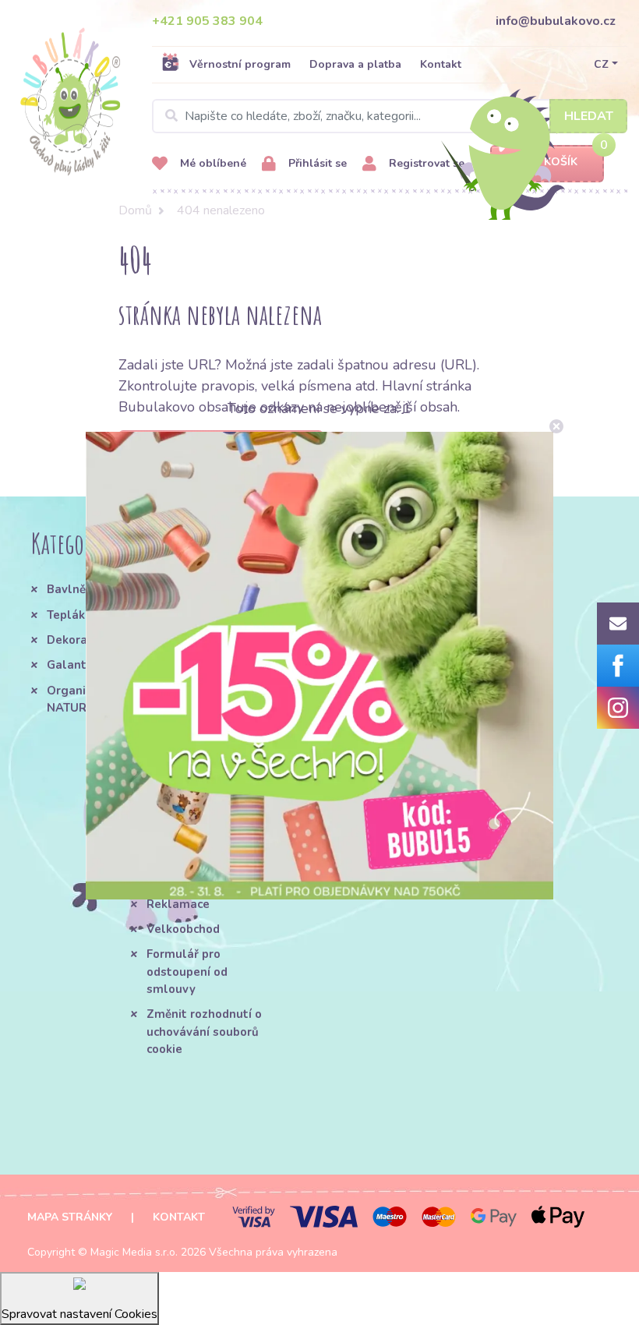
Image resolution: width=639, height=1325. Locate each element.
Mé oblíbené (211, 163)
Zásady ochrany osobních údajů (329, 794)
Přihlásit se (316, 163)
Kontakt (440, 64)
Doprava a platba (355, 64)
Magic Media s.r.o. (134, 1252)
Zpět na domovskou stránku (221, 447)
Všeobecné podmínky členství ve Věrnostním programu (248, 615)
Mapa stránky (69, 1217)
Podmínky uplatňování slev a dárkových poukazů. (341, 846)
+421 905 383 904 (207, 21)
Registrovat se (425, 163)
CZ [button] (601, 64)
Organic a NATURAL (74, 699)
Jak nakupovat (187, 811)
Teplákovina (81, 615)
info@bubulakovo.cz (556, 21)
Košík (560, 161)
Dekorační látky (91, 640)
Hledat (588, 116)
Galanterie (77, 665)
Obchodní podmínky (202, 785)
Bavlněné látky (89, 589)
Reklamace (178, 904)
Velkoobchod (183, 929)
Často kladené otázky (188, 845)
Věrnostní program (240, 64)
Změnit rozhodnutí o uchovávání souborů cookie (204, 1031)
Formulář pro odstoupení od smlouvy (187, 971)
